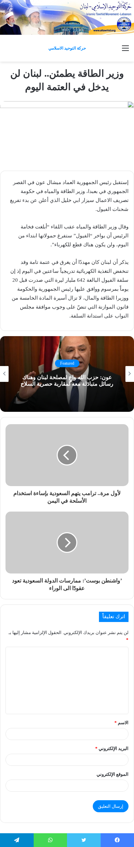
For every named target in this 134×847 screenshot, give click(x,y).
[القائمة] (125, 50)
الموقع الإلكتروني (113, 774)
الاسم (121, 722)
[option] (67, 374)
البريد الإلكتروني (112, 748)
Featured (67, 363)
